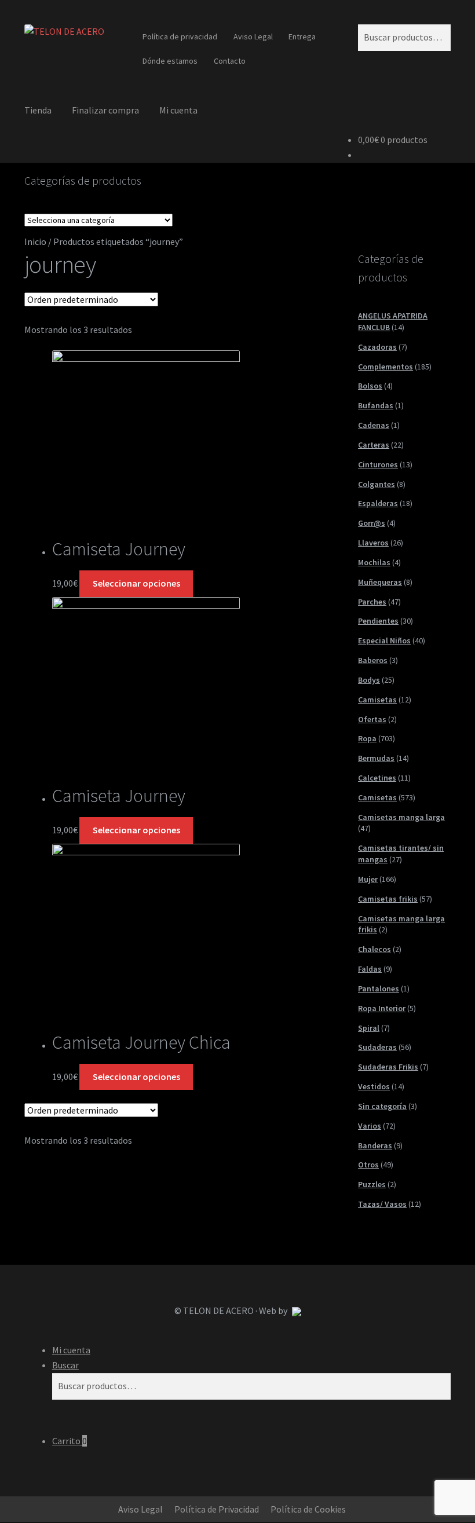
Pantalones (378, 988)
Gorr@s (371, 523)
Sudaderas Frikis (388, 1066)
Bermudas (376, 758)
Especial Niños (384, 640)
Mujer (368, 879)
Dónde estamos (170, 61)
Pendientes (378, 621)
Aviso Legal (253, 36)
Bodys (369, 680)
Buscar (65, 1365)
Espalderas (378, 503)
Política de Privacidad (216, 1509)
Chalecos (374, 949)
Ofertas (372, 719)
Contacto (230, 61)
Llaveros (373, 542)
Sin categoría (382, 1106)
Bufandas (375, 405)
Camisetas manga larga (401, 817)
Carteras (373, 445)
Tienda (38, 110)
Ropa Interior (381, 1008)
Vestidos (374, 1086)
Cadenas (373, 425)
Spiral (368, 1028)
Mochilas (374, 562)
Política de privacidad (179, 36)
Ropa (367, 738)
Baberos (373, 660)
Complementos (385, 366)
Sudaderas (377, 1047)
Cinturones (378, 464)
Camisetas (377, 699)
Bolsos (370, 385)
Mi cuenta (178, 110)
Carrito (69, 1441)
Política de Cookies (308, 1509)
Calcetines (377, 778)
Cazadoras (377, 347)
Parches (372, 601)
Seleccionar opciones (136, 583)
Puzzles (372, 1184)
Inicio (35, 241)
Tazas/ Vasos (382, 1204)
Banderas (375, 1145)
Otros (368, 1164)
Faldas (370, 969)
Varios (369, 1126)
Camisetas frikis (388, 899)
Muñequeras (380, 582)
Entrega (302, 36)
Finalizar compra (105, 110)
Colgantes (376, 484)
